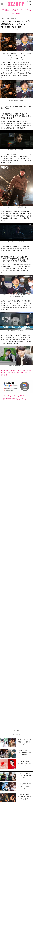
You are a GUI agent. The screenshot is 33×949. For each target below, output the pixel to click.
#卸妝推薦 (14, 10)
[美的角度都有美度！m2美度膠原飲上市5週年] (8, 764)
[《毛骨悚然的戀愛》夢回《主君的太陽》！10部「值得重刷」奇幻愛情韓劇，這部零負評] (8, 786)
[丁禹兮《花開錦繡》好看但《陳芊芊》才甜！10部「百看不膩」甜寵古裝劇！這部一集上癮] (8, 742)
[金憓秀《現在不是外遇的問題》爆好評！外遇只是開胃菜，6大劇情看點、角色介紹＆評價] (8, 797)
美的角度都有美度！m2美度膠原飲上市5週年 (24, 763)
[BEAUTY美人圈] (16, 4)
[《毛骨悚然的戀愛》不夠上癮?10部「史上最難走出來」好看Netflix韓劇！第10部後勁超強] (8, 776)
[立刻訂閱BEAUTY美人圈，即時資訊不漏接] (16, 386)
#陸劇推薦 (5, 10)
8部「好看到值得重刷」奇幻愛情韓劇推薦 (24, 786)
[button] (22, 58)
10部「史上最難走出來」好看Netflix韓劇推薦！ (24, 775)
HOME (3, 18)
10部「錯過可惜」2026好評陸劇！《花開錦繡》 (24, 753)
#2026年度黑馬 (16, 13)
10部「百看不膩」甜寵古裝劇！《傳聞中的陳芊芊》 (24, 742)
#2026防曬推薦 (26, 10)
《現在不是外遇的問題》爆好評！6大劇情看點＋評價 (25, 797)
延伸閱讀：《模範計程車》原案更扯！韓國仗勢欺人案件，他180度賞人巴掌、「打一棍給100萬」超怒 (16, 373)
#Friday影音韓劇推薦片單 (10, 398)
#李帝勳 (14, 395)
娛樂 (8, 18)
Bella (24, 30)
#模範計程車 (6, 395)
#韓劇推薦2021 (23, 395)
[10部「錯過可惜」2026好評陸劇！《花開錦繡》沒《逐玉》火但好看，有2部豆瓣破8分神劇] (8, 753)
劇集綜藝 (13, 18)
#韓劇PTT (22, 398)
